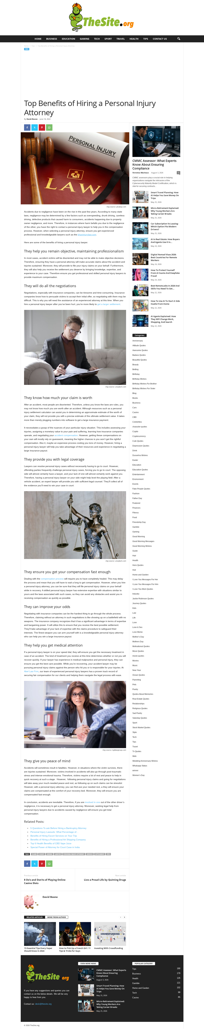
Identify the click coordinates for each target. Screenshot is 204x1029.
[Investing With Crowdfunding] (110, 934)
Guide (135, 551)
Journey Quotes (139, 603)
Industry (135, 594)
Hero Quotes (137, 565)
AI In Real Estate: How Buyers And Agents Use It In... (165, 241)
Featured (136, 503)
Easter (135, 460)
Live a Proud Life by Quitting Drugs (105, 879)
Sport (108, 38)
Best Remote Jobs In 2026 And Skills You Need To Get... (165, 287)
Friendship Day (139, 522)
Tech (97, 38)
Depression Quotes (140, 446)
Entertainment (138, 474)
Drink (134, 450)
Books (135, 398)
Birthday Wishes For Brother (144, 384)
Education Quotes (140, 470)
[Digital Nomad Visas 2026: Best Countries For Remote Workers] (140, 259)
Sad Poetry (137, 713)
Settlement (99, 854)
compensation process (52, 578)
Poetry (135, 689)
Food (134, 517)
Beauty (135, 365)
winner (135, 770)
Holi (134, 570)
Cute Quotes (137, 441)
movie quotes (138, 656)
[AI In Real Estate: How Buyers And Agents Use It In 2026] (140, 244)
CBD (134, 417)
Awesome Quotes (140, 350)
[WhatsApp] (49, 127)
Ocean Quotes (138, 675)
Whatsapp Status (139, 766)
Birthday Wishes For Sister (143, 388)
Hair (134, 556)
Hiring (49, 854)
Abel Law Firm (31, 671)
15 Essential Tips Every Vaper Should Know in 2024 (38, 949)
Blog (134, 393)
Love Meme (137, 632)
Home (38, 38)
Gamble (135, 527)
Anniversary (137, 341)
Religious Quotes (139, 708)
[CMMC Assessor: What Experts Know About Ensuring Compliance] (156, 141)
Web (134, 756)
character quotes (139, 427)
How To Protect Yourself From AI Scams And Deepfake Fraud (165, 273)
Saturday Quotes (139, 718)
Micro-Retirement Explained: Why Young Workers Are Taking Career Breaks (165, 211)
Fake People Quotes (141, 489)
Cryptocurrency (139, 436)
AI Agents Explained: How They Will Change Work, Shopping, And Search (163, 319)
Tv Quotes (136, 751)
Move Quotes (138, 651)
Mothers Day (137, 641)
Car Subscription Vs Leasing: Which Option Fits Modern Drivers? (164, 226)
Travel (121, 38)
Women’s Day (138, 775)
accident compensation (66, 435)
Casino (135, 412)
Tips (145, 38)
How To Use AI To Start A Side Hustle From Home (165, 302)
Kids (134, 608)
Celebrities (137, 422)
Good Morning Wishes (142, 546)
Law (134, 613)
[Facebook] (27, 127)
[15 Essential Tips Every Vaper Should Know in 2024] (40, 934)
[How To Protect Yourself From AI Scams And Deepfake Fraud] (140, 275)
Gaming (84, 38)
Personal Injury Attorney (73, 854)
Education (68, 38)
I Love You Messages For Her (145, 579)
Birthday (136, 374)
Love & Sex (137, 627)
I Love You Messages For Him (145, 584)
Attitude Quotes (139, 345)
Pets (134, 684)
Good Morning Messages (143, 541)
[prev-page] (120, 917)
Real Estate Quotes (140, 699)
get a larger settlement (108, 304)
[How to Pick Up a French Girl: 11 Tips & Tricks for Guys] (75, 934)
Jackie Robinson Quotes (143, 599)
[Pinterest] (42, 127)
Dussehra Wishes (140, 455)
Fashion (135, 493)
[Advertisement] (102, 74)
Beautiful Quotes (139, 360)
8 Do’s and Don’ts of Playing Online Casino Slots (45, 881)
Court (41, 854)
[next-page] (124, 917)
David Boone (32, 119)
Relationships (138, 704)
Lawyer (58, 854)
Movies (135, 661)
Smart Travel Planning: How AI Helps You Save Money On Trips (165, 195)
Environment (137, 479)
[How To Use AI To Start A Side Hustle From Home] (140, 305)
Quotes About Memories (142, 694)
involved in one (92, 802)
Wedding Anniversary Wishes (145, 761)
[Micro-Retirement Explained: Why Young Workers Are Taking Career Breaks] (140, 213)
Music (135, 665)
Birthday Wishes (139, 379)
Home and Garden (140, 575)
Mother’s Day (138, 637)
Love (134, 622)
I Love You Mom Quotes (142, 589)
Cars (134, 408)
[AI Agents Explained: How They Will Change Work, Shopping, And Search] (140, 321)
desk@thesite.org (43, 1004)
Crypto (135, 431)
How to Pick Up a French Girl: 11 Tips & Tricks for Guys (75, 949)
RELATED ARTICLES (35, 917)
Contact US (160, 38)
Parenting (136, 680)
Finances (136, 508)
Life (134, 618)
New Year (136, 670)
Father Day (137, 498)
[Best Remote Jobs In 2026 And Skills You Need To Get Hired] (140, 290)
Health (134, 38)
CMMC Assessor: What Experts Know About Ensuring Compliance (154, 164)
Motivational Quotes (141, 646)
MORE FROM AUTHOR (56, 917)
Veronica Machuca (140, 172)
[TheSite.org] (102, 17)
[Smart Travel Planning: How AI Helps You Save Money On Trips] (140, 197)
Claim (34, 854)
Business (51, 38)
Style (134, 732)
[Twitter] (34, 127)
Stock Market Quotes (141, 727)
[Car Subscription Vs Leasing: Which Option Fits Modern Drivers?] (140, 228)
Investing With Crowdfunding (108, 948)
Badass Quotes (139, 355)
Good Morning (138, 536)
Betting (135, 369)
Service (90, 854)
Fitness (135, 513)
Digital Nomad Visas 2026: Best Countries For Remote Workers (164, 257)
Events (135, 484)
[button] (178, 38)
